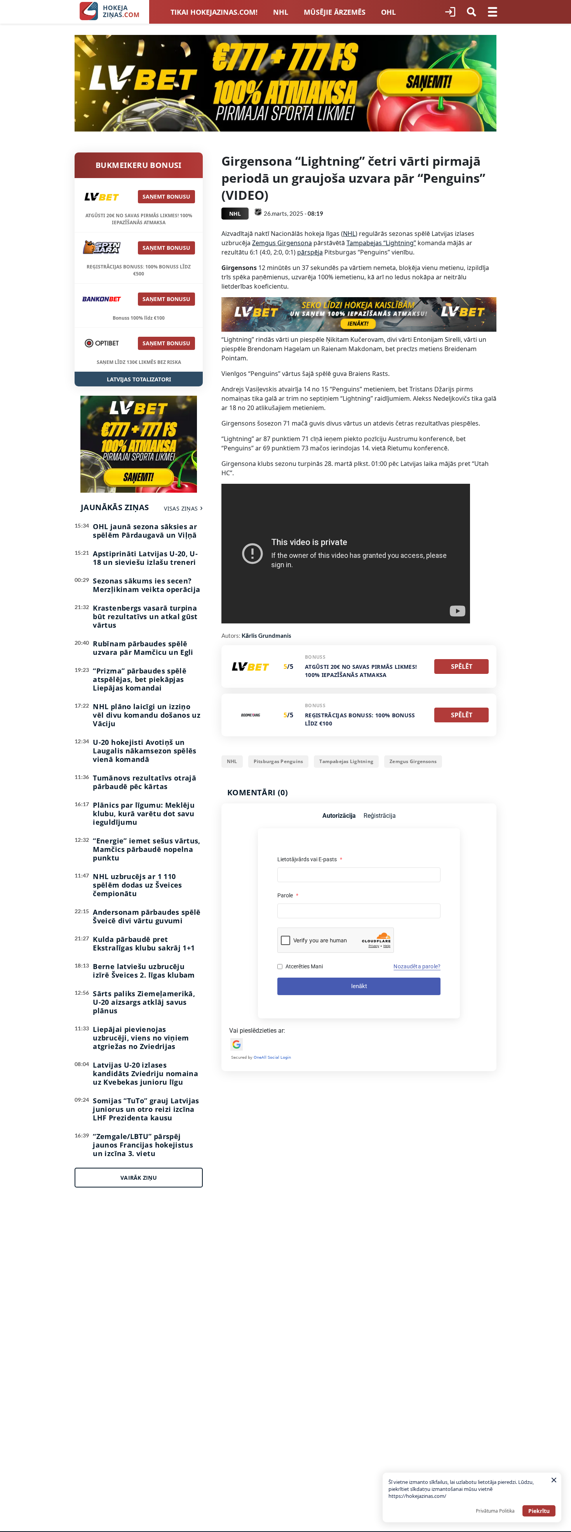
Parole (287, 895)
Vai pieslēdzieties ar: (257, 1030)
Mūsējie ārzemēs (335, 12)
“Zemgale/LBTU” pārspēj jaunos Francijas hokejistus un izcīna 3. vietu (143, 1145)
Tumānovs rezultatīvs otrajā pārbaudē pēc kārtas (144, 782)
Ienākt (359, 986)
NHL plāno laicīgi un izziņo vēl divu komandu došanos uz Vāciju (146, 715)
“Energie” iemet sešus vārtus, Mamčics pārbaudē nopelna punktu (146, 849)
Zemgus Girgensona (282, 243)
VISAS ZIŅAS (181, 508)
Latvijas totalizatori (139, 379)
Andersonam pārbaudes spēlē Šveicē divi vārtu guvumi (146, 916)
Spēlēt (461, 666)
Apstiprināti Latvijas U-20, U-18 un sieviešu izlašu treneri (145, 557)
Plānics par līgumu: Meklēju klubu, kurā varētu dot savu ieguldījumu (144, 813)
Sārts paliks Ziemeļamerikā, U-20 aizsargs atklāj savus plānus (144, 1002)
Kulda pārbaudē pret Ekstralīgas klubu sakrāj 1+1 (144, 943)
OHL (388, 12)
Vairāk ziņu (138, 1177)
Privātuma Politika (495, 1511)
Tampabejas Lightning (346, 761)
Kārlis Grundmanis (266, 635)
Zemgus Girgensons (413, 761)
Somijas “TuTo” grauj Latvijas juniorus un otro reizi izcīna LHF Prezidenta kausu (146, 1109)
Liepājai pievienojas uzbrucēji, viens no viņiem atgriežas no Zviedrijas (141, 1038)
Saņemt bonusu (166, 196)
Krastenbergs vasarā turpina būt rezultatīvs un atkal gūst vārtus (145, 616)
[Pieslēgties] (450, 12)
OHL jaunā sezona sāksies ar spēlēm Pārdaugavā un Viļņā (145, 530)
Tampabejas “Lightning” (381, 243)
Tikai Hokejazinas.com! (214, 12)
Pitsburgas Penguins (278, 761)
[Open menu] (492, 12)
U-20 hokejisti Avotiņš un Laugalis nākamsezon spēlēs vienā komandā (144, 750)
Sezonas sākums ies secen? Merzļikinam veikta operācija (146, 585)
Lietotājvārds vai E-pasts (309, 859)
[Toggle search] (471, 12)
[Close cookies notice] (554, 1480)
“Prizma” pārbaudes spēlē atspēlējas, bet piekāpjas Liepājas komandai (139, 679)
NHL (280, 12)
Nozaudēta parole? (416, 966)
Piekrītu (539, 1511)
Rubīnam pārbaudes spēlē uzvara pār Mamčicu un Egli (143, 647)
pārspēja (310, 252)
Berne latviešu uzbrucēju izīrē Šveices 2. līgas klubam (144, 970)
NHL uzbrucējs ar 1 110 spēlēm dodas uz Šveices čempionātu (137, 885)
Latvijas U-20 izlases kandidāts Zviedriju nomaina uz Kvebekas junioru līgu (145, 1073)
